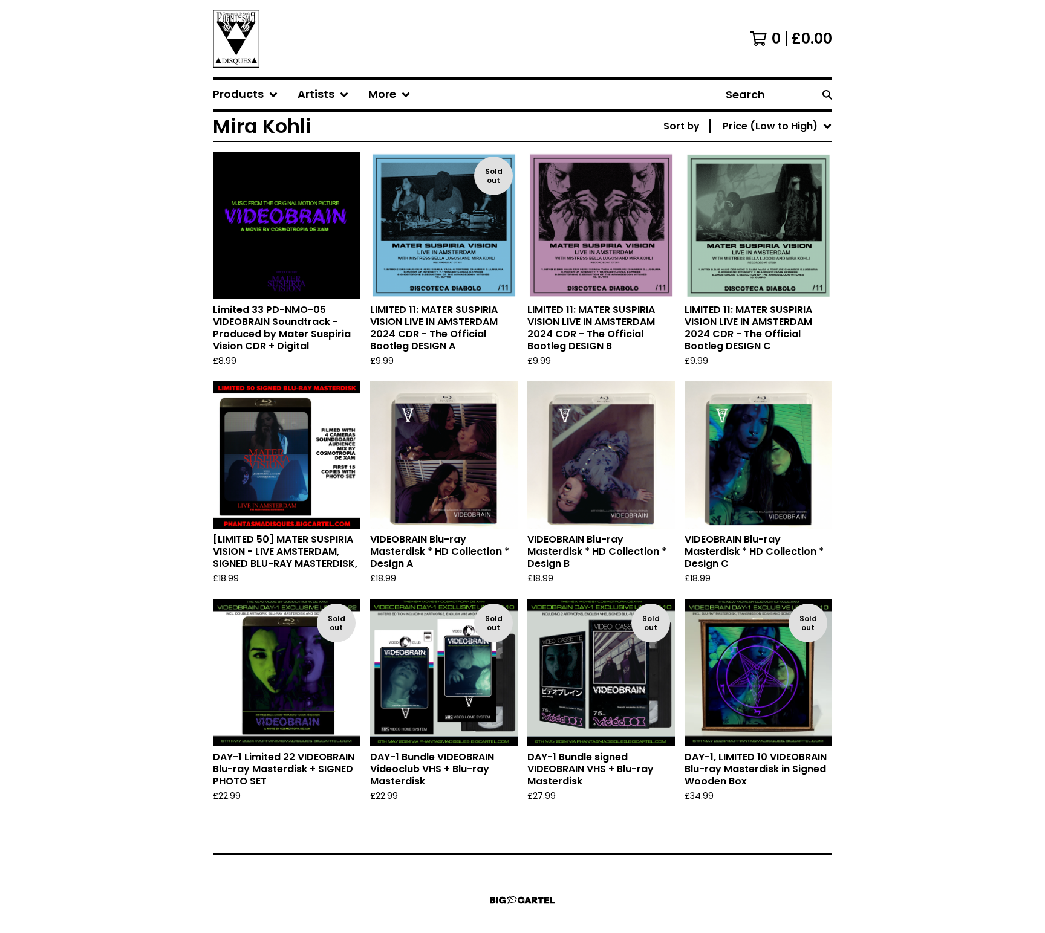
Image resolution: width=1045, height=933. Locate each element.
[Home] (236, 39)
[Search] (827, 94)
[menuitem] (245, 94)
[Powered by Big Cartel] (522, 900)
